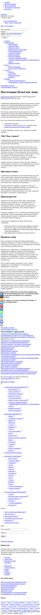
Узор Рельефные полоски (9, 87)
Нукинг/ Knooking (15, 410)
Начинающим (13, 389)
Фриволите (12, 505)
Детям (10, 465)
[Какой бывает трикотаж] (9, 351)
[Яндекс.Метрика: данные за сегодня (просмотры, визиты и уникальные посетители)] (7, 541)
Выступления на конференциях (15, 512)
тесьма (5, 610)
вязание (5, 606)
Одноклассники (10, 567)
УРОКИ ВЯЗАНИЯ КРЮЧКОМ (16, 387)
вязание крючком (20, 602)
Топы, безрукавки (15, 431)
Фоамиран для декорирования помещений (14, 342)
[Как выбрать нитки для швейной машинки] (15, 368)
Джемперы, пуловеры (16, 418)
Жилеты (11, 422)
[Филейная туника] (7, 589)
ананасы (36, 610)
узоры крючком (6, 608)
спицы (32, 608)
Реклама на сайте (10, 561)
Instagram (7, 573)
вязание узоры (34, 606)
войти (10, 377)
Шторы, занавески (14, 448)
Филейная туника (6, 591)
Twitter (7, 571)
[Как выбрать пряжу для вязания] (12, 361)
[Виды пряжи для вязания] (10, 365)
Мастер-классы (10, 514)
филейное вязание (16, 604)
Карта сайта (8, 559)
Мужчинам (12, 473)
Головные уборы (14, 460)
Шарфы (11, 482)
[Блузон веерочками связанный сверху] (14, 582)
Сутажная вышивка (15, 503)
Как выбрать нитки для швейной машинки (15, 370)
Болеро (11, 416)
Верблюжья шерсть (7, 349)
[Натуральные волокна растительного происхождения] (19, 372)
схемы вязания (24, 606)
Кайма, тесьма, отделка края (18, 400)
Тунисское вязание (15, 398)
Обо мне (7, 557)
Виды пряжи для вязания (9, 366)
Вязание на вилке (14, 408)
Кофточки (12, 427)
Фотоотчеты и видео (12, 522)
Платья (11, 429)
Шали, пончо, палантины (13, 22)
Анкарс (11, 494)
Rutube (7, 569)
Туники (11, 425)
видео (11, 602)
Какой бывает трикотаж (8, 353)
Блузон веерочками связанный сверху (13, 584)
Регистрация (9, 26)
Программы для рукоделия (14, 518)
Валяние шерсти (14, 498)
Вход (2, 26)
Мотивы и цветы (14, 396)
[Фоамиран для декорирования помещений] (15, 340)
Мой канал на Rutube (7, 382)
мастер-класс (5, 604)
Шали (10, 440)
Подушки (12, 442)
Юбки (10, 433)
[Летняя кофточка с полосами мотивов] (14, 592)
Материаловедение (7, 97)
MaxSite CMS (25, 611)
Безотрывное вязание (16, 394)
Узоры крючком (14, 391)
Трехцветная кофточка (8, 587)
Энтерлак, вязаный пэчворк (17, 402)
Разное (11, 450)
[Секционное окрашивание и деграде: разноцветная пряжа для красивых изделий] (20, 356)
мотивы (30, 602)
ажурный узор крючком (15, 610)
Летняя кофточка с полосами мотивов (13, 594)
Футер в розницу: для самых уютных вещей (15, 346)
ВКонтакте (8, 566)
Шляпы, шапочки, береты (17, 438)
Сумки (11, 446)
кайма (36, 602)
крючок (4, 602)
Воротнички (13, 435)
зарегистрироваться (15, 33)
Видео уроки (13, 458)
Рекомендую (9, 520)
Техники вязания (14, 488)
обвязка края (27, 610)
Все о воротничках (11, 21)
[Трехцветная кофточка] (9, 585)
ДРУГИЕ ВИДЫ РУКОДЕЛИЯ (16, 492)
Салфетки (12, 444)
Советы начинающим (15, 486)
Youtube (7, 574)
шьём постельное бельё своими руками (17, 127)
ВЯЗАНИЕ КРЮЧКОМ (13, 414)
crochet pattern (13, 606)
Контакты (8, 562)
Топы (10, 478)
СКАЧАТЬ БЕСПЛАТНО (13, 453)
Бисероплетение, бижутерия (18, 496)
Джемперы (12, 463)
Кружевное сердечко (7, 85)
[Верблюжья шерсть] (8, 347)
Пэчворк (11, 501)
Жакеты (11, 420)
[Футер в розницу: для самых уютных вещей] (16, 344)
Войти (3, 33)
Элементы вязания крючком (20, 608)
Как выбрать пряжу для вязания (11, 363)
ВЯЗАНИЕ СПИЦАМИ (13, 456)
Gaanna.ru (4, 14)
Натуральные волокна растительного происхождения (18, 373)
